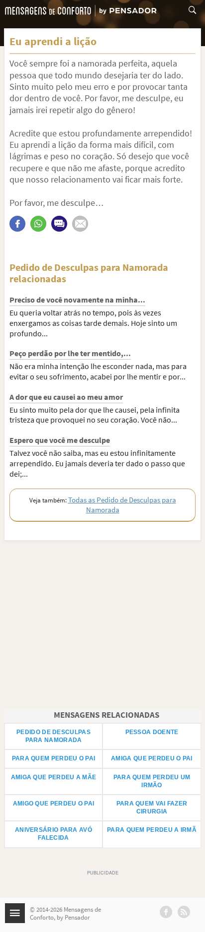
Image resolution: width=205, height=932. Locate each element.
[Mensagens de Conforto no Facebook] (166, 912)
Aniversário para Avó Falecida (53, 833)
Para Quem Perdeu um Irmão (152, 781)
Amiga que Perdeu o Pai (152, 758)
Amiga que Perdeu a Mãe (54, 777)
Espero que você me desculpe (59, 440)
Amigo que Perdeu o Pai (54, 803)
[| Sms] (59, 224)
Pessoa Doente (152, 732)
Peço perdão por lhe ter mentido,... (70, 353)
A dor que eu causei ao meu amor (66, 397)
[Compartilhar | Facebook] (17, 224)
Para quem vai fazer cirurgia (152, 807)
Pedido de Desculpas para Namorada (53, 736)
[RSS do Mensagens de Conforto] (184, 912)
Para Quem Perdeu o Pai (54, 758)
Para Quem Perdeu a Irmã (152, 829)
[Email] (80, 224)
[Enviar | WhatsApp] (38, 224)
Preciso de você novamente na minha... (77, 300)
